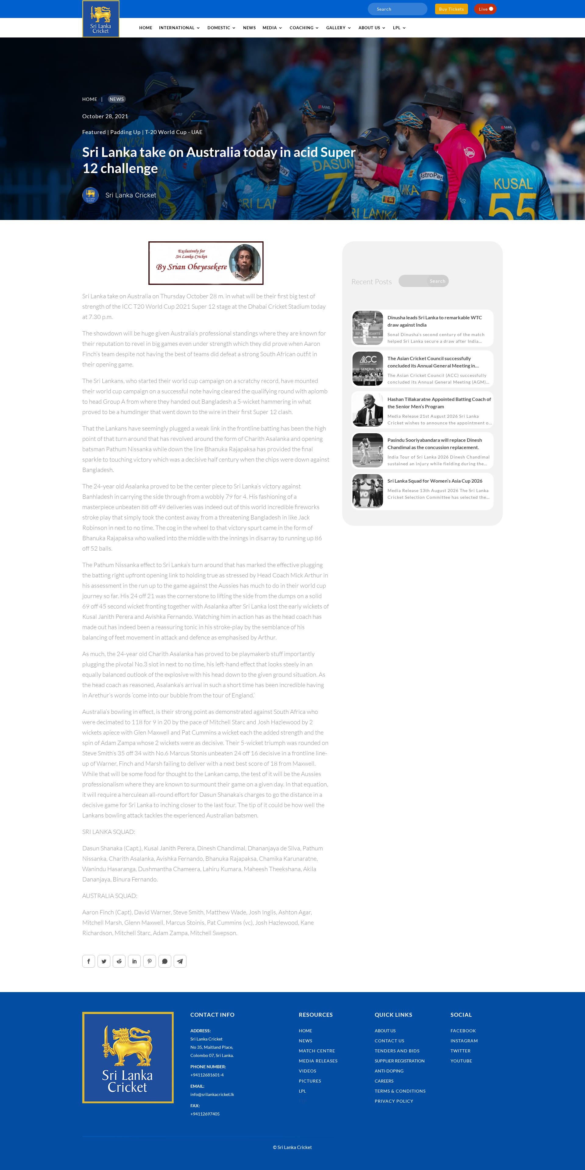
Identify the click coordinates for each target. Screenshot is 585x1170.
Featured (94, 132)
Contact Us (389, 1040)
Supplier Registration (400, 1060)
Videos (307, 1070)
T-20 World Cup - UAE (174, 132)
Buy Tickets (451, 9)
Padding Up (125, 132)
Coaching (302, 27)
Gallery (336, 27)
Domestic (218, 27)
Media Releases (318, 1060)
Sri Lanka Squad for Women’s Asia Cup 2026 (435, 481)
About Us (385, 1030)
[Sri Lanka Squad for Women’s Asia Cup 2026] (368, 491)
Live (483, 9)
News (249, 27)
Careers (384, 1080)
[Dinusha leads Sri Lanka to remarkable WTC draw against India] (368, 328)
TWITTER (461, 1050)
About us (369, 27)
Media (270, 27)
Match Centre (317, 1050)
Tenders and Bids (397, 1050)
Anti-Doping (389, 1070)
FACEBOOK (463, 1030)
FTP (303, 1101)
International (177, 27)
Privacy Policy (394, 1101)
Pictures (310, 1080)
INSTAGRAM (464, 1040)
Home (145, 27)
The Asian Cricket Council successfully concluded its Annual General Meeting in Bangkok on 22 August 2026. (431, 362)
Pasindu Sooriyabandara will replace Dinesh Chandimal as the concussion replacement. (435, 443)
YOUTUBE (461, 1060)
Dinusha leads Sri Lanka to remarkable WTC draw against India (435, 321)
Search (437, 281)
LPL (397, 27)
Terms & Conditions (400, 1091)
